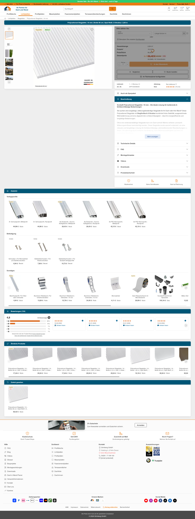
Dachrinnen (58, 475)
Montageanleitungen (14, 467)
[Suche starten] (112, 9)
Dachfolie (57, 471)
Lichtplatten (12, 18)
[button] (187, 9)
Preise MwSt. (183, 4)
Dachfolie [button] (113, 14)
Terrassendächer (60, 467)
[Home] (5, 18)
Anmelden (140, 425)
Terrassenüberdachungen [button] (95, 14)
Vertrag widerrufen (111, 507)
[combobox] (86, 9)
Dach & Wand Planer (14, 475)
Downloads (125, 167)
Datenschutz (84, 507)
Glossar (10, 460)
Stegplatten (21, 18)
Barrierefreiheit (125, 507)
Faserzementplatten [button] (72, 14)
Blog (9, 452)
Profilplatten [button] (39, 14)
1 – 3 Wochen (133, 84)
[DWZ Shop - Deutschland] (92, 500)
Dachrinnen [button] (126, 14)
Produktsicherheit (127, 173)
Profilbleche (58, 448)
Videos (123, 161)
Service (171, 4)
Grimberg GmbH (107, 447)
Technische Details (128, 143)
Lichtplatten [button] (25, 14)
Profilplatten (58, 456)
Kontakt (165, 4)
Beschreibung (126, 99)
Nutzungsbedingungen (38, 334)
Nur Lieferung (170, 84)
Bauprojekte (11, 463)
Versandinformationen (15, 479)
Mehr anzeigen (152, 136)
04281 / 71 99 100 (107, 455)
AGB (66, 507)
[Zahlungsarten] (34, 500)
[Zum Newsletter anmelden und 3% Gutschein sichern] (66, 425)
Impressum (74, 507)
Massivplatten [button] (54, 14)
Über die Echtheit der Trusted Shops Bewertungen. (28, 335)
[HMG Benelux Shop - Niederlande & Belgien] (97, 500)
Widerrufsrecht (95, 507)
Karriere (10, 490)
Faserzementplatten (61, 463)
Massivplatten (59, 460)
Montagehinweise (127, 155)
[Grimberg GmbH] (103, 500)
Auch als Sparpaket (128, 93)
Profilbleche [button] (11, 14)
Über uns (10, 487)
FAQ (122, 149)
